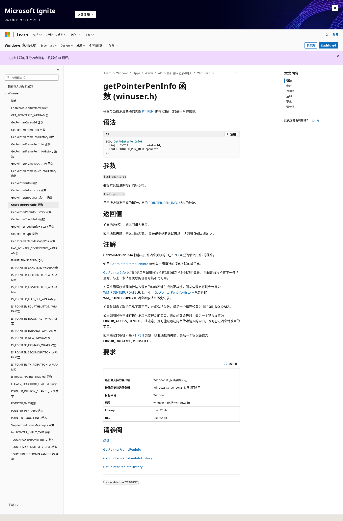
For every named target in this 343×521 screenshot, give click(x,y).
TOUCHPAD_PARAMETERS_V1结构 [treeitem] (32, 439)
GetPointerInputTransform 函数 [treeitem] (32, 197)
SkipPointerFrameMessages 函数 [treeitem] (32, 425)
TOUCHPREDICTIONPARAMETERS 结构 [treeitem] (34, 456)
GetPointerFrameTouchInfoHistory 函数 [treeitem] (33, 173)
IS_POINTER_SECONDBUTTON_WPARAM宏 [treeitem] (34, 354)
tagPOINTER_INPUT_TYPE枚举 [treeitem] (30, 432)
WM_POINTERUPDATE (119, 292)
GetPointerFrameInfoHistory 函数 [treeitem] (33, 137)
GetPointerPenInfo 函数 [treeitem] (27, 205)
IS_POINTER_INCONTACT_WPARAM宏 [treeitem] (34, 321)
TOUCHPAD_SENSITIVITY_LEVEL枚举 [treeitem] (34, 447)
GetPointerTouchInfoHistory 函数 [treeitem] (32, 226)
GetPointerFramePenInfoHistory (127, 458)
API (160, 73)
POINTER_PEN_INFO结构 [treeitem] (27, 410)
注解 (289, 96)
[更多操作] (236, 73)
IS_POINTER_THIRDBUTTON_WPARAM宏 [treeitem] (34, 367)
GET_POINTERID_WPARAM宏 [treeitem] (29, 115)
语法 (289, 80)
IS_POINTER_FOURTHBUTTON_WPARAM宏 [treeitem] (34, 309)
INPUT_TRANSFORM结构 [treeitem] (27, 260)
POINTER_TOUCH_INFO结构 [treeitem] (29, 418)
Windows (122, 73)
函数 (106, 441)
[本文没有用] (318, 120)
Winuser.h (204, 73)
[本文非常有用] (313, 120)
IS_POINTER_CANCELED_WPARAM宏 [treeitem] (34, 268)
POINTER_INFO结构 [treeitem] (24, 403)
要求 (289, 101)
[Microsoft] (7, 34)
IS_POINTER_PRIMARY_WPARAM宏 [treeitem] (33, 345)
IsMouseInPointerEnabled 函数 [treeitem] (31, 376)
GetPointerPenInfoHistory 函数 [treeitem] (31, 212)
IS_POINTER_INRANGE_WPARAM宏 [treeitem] (33, 331)
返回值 (290, 91)
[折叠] (58, 70)
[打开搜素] (327, 34)
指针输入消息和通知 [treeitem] (20, 86)
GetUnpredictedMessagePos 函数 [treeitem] (33, 241)
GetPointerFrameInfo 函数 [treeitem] (28, 130)
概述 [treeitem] (14, 101)
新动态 (311, 45)
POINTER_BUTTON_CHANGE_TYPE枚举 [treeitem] (34, 393)
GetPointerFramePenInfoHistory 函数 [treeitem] (34, 153)
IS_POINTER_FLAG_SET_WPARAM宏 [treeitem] (33, 299)
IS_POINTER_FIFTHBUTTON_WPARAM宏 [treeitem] (34, 277)
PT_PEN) (148, 111)
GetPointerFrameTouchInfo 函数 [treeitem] (32, 163)
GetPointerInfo (114, 272)
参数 (289, 86)
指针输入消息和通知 (179, 73)
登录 (335, 34)
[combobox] (32, 77)
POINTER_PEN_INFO (163, 203)
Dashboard (328, 45)
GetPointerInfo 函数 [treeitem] (24, 183)
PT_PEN (138, 335)
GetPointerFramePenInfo (129, 264)
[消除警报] (335, 8)
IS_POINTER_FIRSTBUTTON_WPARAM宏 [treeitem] (34, 289)
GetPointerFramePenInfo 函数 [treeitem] (30, 144)
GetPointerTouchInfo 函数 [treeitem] (28, 219)
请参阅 (290, 107)
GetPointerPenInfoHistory (174, 292)
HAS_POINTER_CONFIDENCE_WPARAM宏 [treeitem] (34, 250)
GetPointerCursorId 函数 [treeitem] (27, 122)
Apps (136, 73)
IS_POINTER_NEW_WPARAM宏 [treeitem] (30, 338)
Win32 (149, 73)
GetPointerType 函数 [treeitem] (24, 234)
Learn (108, 73)
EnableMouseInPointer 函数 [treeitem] (29, 108)
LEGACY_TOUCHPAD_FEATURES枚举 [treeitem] (34, 384)
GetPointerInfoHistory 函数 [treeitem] (28, 190)
